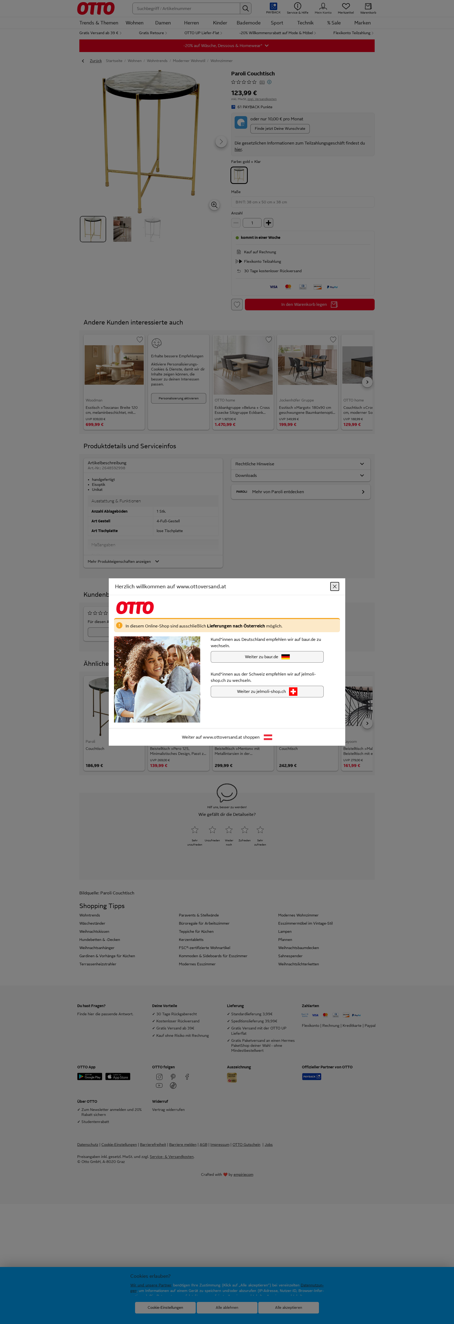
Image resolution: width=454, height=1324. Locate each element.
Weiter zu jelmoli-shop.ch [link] (261, 691)
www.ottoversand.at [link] (222, 737)
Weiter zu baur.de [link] (261, 657)
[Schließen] (335, 586)
